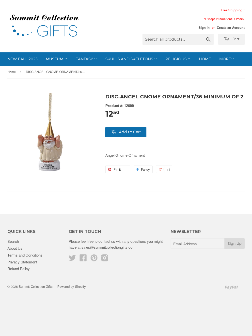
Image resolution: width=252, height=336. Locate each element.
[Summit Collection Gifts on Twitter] (72, 259)
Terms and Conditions (25, 255)
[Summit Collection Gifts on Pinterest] (94, 259)
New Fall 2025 (22, 59)
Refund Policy (18, 268)
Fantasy (85, 59)
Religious (176, 59)
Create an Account (231, 27)
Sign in (204, 27)
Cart (235, 39)
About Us (14, 248)
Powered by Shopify (71, 286)
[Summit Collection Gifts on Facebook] (83, 259)
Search (13, 241)
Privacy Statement (22, 261)
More (225, 59)
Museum (55, 59)
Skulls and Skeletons (129, 59)
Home (205, 59)
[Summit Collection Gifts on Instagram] (105, 259)
